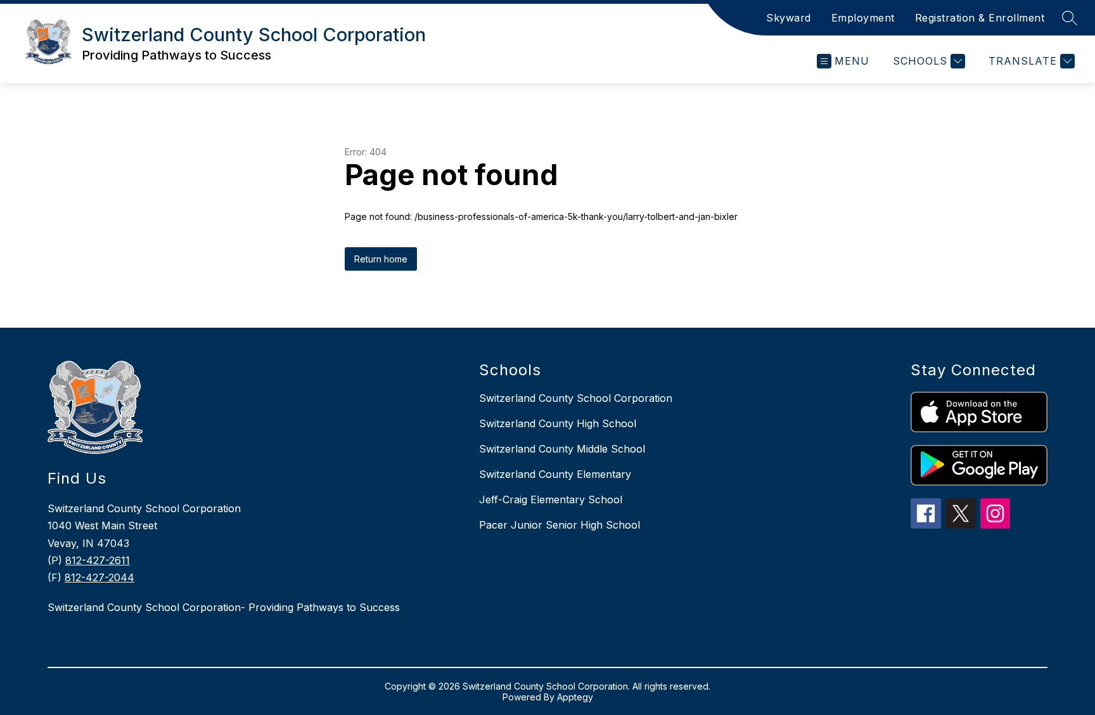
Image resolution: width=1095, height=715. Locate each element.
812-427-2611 (97, 560)
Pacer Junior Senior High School (559, 525)
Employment (863, 17)
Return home (380, 259)
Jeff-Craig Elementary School (550, 499)
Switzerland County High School (557, 423)
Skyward (788, 17)
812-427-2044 (99, 577)
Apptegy (575, 697)
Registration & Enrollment (980, 17)
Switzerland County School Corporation (575, 398)
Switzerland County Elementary (555, 474)
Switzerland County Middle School (562, 448)
